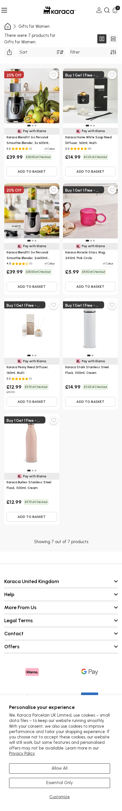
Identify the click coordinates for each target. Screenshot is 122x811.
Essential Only (59, 782)
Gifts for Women (34, 26)
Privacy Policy (22, 753)
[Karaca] (52, 10)
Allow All (60, 768)
